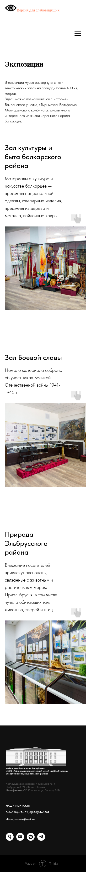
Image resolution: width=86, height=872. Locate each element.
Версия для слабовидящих (38, 10)
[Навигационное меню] (78, 34)
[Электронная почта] (20, 839)
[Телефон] (10, 839)
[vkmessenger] (31, 839)
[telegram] (41, 839)
